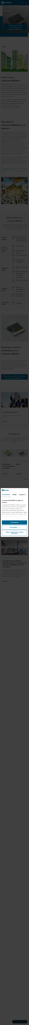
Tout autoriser (14, 522)
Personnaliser (13, 527)
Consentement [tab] (6, 494)
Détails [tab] (15, 494)
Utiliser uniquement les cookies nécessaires (14, 532)
